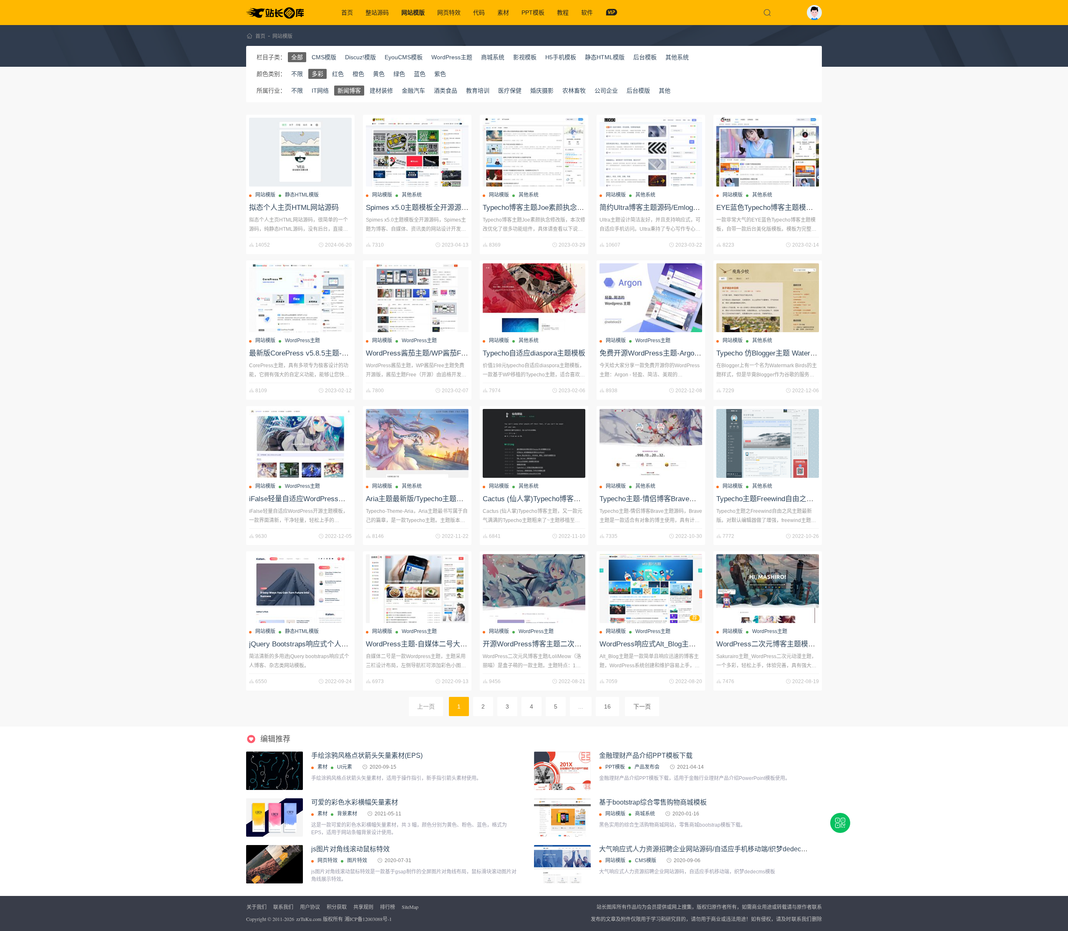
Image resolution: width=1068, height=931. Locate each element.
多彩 (317, 74)
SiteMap (410, 906)
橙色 (358, 74)
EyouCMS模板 (404, 57)
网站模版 (413, 12)
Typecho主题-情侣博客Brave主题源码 (658, 499)
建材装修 (381, 90)
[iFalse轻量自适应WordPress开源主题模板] (300, 443)
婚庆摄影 (542, 90)
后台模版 (638, 90)
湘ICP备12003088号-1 (368, 919)
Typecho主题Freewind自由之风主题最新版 (782, 499)
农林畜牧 (574, 90)
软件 (587, 12)
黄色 (379, 74)
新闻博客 (349, 90)
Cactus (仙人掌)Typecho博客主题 (535, 499)
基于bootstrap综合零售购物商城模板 (653, 802)
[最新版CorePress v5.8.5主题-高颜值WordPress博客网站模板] (300, 297)
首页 (347, 12)
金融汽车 (413, 90)
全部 (297, 57)
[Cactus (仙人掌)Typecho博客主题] (534, 443)
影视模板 (525, 57)
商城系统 (492, 57)
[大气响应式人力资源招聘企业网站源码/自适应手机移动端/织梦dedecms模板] (562, 864)
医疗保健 (509, 90)
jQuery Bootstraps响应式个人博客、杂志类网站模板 (330, 644)
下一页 (642, 706)
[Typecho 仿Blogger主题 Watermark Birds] (767, 297)
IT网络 (320, 90)
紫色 (440, 74)
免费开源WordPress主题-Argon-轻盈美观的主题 (674, 353)
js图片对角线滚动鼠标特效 (350, 849)
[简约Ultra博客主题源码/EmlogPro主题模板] (650, 152)
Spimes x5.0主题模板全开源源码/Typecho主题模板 (445, 208)
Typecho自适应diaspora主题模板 (534, 353)
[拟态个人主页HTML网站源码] (300, 152)
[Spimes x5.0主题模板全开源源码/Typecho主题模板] (417, 152)
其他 (664, 90)
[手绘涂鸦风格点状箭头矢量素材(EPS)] (274, 771)
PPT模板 (532, 12)
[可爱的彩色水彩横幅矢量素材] (274, 817)
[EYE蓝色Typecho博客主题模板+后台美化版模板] (767, 152)
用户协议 (310, 906)
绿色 (399, 74)
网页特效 (449, 12)
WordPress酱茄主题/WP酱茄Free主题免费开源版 (443, 353)
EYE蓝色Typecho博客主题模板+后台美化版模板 (791, 208)
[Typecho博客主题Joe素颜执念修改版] (534, 152)
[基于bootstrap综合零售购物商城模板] (562, 817)
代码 (479, 12)
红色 (338, 74)
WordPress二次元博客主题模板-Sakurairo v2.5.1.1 (795, 644)
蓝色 (420, 74)
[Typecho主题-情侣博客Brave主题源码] (650, 443)
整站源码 (377, 12)
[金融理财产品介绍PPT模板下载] (562, 783)
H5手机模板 (560, 57)
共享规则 (363, 906)
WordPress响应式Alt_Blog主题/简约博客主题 (670, 644)
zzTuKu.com (308, 919)
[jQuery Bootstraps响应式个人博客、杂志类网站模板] (300, 588)
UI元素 (344, 767)
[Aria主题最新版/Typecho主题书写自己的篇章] (417, 443)
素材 (503, 12)
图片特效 (357, 860)
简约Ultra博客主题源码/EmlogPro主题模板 (665, 208)
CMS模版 (324, 57)
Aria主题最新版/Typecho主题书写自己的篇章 (436, 499)
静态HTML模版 (605, 57)
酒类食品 (445, 90)
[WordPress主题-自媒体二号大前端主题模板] (417, 588)
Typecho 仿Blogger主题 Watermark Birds (780, 353)
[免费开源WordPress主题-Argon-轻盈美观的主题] (650, 297)
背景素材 (347, 814)
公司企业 (606, 90)
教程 (563, 12)
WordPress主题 (451, 57)
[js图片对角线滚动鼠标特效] (274, 864)
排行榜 (387, 906)
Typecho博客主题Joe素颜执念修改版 (540, 208)
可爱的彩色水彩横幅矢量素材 (354, 802)
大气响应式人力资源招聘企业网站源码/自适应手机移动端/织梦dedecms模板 (711, 849)
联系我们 (283, 906)
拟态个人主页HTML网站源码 (294, 208)
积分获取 (337, 906)
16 (607, 706)
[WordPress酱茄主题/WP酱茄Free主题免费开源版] (417, 297)
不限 (297, 74)
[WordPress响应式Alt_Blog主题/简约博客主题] (650, 588)
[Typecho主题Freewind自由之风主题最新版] (767, 443)
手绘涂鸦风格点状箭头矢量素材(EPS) (367, 755)
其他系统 (677, 57)
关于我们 (257, 906)
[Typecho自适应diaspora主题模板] (534, 297)
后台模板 (645, 57)
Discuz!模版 (360, 57)
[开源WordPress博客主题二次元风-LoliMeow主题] (534, 588)
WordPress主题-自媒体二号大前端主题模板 (434, 644)
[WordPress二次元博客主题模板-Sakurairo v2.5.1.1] (767, 588)
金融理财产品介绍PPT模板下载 (646, 755)
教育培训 (477, 90)
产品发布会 (647, 767)
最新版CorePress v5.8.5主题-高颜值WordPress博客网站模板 (345, 353)
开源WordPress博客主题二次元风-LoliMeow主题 (559, 644)
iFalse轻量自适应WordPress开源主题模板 (315, 499)
